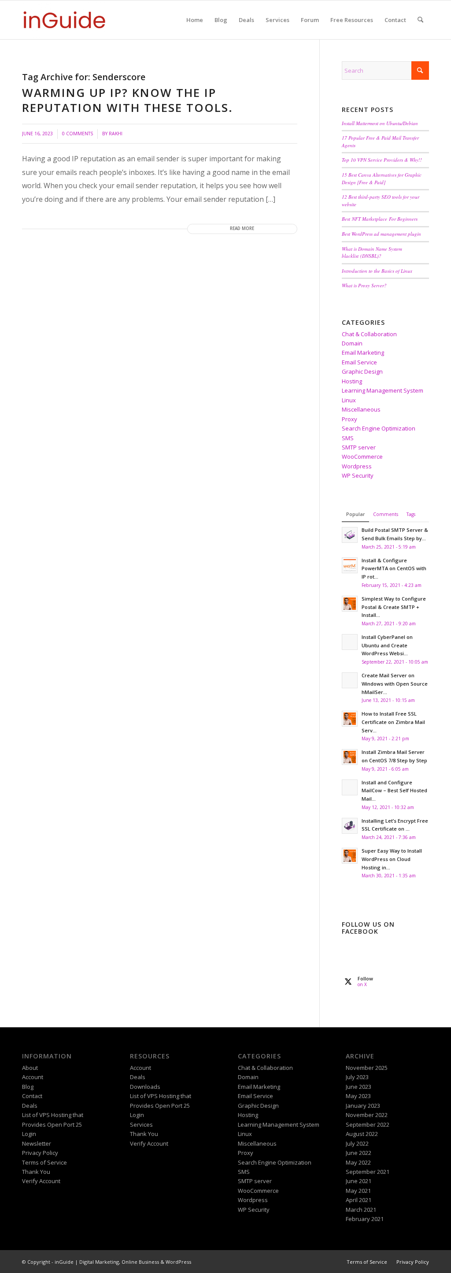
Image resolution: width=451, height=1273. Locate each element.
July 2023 (357, 1077)
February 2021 (365, 1219)
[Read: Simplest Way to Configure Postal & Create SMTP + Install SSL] (350, 604)
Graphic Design (362, 371)
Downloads (145, 1087)
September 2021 (367, 1172)
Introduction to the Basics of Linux (377, 270)
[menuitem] (195, 19)
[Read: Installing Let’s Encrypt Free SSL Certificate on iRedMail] (350, 826)
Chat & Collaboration (369, 334)
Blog (27, 1087)
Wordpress (357, 466)
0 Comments (77, 133)
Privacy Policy (40, 1153)
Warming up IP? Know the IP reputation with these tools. (127, 100)
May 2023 (358, 1096)
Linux (349, 400)
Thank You (36, 1172)
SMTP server (359, 447)
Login (29, 1134)
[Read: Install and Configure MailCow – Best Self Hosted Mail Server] (350, 787)
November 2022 (367, 1115)
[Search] (420, 19)
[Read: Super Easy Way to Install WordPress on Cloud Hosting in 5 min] (350, 856)
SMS (348, 438)
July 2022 (357, 1143)
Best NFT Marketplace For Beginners (380, 218)
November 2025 (367, 1068)
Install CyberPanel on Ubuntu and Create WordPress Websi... (387, 645)
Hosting (352, 381)
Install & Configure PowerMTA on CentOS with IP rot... (394, 568)
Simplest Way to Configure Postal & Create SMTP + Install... (394, 607)
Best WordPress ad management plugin (381, 233)
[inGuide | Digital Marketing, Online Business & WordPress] (64, 19)
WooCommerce (362, 456)
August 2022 (362, 1134)
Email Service (359, 362)
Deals (29, 1106)
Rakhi (115, 133)
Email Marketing (363, 352)
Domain (352, 343)
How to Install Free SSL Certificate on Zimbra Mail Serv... (393, 722)
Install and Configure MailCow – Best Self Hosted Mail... (394, 790)
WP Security (357, 475)
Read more (242, 228)
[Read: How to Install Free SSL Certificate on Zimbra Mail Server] (350, 719)
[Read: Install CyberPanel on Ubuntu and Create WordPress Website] (350, 642)
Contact (32, 1096)
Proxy (349, 419)
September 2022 (367, 1124)
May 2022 (358, 1162)
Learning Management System (382, 390)
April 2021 (358, 1200)
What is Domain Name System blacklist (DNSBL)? (372, 252)
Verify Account (41, 1181)
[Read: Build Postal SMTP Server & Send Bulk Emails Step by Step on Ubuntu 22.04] (350, 535)
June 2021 (358, 1181)
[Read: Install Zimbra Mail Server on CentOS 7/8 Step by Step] (350, 757)
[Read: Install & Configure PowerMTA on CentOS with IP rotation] (350, 565)
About (30, 1068)
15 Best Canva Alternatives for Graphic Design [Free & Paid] (381, 178)
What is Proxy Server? (364, 285)
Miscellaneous (361, 409)
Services (141, 1124)
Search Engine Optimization (378, 428)
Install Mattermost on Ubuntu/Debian (380, 123)
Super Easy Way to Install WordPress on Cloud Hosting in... (392, 859)
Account (32, 1077)
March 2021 (361, 1210)
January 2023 (363, 1106)
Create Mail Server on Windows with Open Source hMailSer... (395, 683)
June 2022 (358, 1153)
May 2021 (358, 1191)
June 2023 (358, 1087)
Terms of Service (44, 1162)
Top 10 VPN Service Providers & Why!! (382, 159)
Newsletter (36, 1143)
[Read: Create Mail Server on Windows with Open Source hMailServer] (350, 680)
